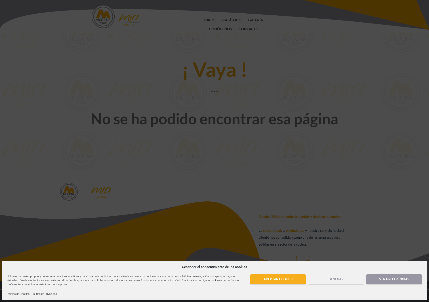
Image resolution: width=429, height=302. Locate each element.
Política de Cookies (18, 294)
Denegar (336, 279)
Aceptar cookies (278, 279)
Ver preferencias (394, 279)
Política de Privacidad (44, 294)
